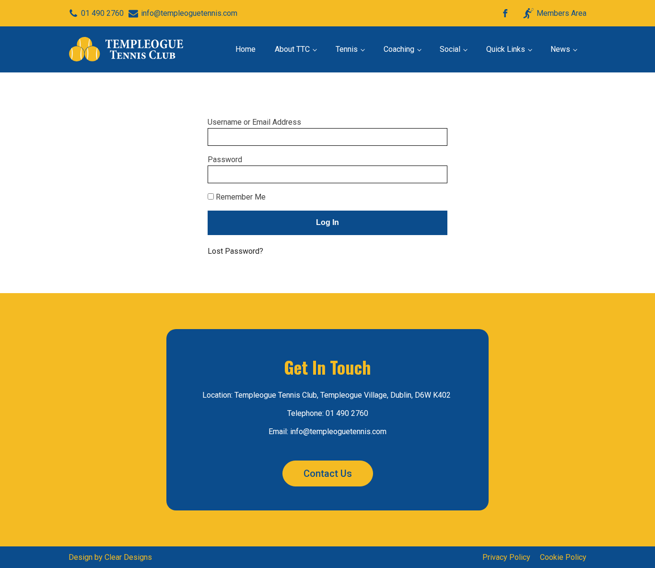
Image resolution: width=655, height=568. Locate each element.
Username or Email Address (254, 122)
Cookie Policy (563, 557)
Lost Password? (235, 251)
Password (225, 159)
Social (450, 49)
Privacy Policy (506, 557)
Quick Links (505, 49)
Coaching (399, 49)
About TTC (292, 49)
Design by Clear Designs (110, 557)
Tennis (347, 49)
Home (245, 49)
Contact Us (328, 473)
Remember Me (240, 196)
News (560, 49)
